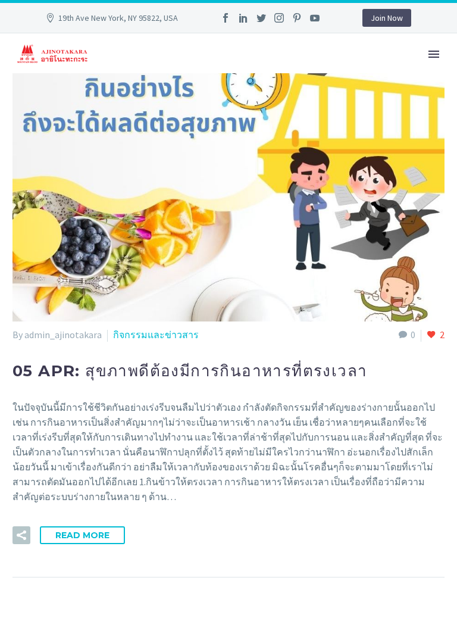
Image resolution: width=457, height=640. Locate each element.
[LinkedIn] (243, 18)
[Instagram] (279, 18)
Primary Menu (434, 54)
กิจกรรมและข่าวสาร (156, 335)
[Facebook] (225, 18)
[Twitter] (261, 18)
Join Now (387, 18)
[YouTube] (315, 18)
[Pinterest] (297, 18)
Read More (82, 535)
